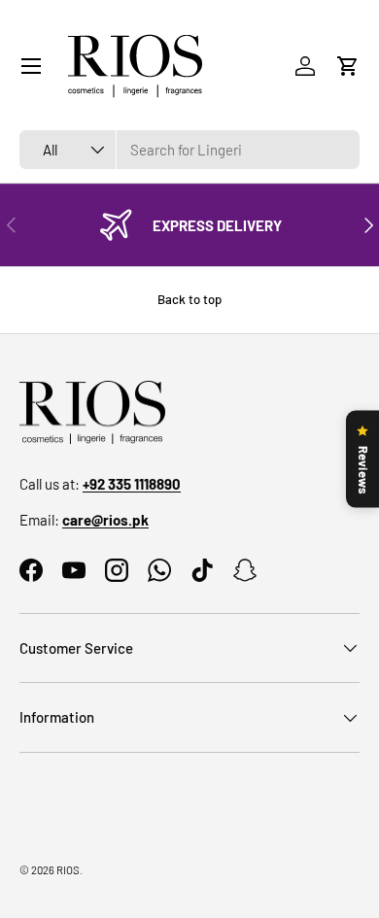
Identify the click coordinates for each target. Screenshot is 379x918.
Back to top (189, 299)
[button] (348, 66)
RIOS (68, 870)
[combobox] (189, 149)
